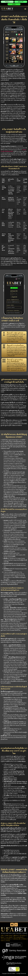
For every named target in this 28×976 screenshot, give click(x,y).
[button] (25, 9)
